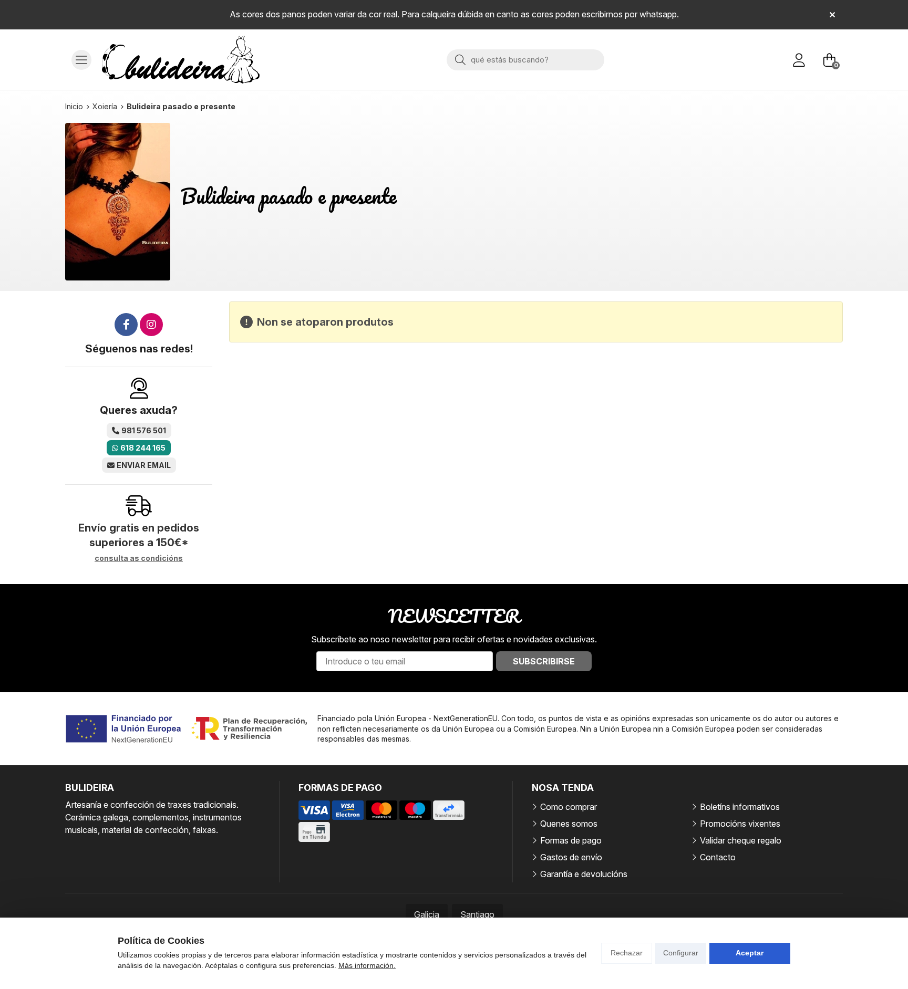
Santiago (477, 914)
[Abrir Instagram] (151, 324)
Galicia (426, 914)
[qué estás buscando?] (525, 59)
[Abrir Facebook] (126, 324)
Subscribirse (544, 661)
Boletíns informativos (740, 806)
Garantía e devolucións (583, 874)
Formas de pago (571, 840)
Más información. (367, 965)
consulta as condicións (139, 558)
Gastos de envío (571, 857)
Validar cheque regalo (740, 840)
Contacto (718, 857)
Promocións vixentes (740, 823)
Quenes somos (568, 823)
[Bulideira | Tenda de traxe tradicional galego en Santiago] (181, 60)
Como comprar (568, 806)
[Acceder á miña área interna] (798, 60)
